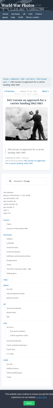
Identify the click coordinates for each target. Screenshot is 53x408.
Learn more (41, 397)
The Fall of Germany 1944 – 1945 (19, 269)
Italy (13, 17)
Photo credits (32, 17)
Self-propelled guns (14, 373)
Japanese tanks (13, 298)
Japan (5, 17)
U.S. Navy (10, 354)
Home (5, 14)
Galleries (15, 79)
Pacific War (11, 349)
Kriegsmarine (12, 260)
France (39, 14)
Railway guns (12, 273)
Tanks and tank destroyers (17, 345)
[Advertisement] (26, 47)
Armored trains (12, 247)
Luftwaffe (10, 243)
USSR (20, 17)
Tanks (9, 224)
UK (24, 14)
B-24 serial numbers (17, 331)
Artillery (9, 239)
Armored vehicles (13, 252)
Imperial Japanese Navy (15, 293)
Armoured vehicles (14, 308)
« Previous (9, 91)
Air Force (30, 79)
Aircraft (9, 289)
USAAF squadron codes (19, 335)
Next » (45, 91)
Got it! (29, 403)
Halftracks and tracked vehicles (19, 256)
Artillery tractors (13, 368)
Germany (15, 14)
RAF (8, 317)
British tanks (11, 312)
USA (30, 14)
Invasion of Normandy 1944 (17, 228)
